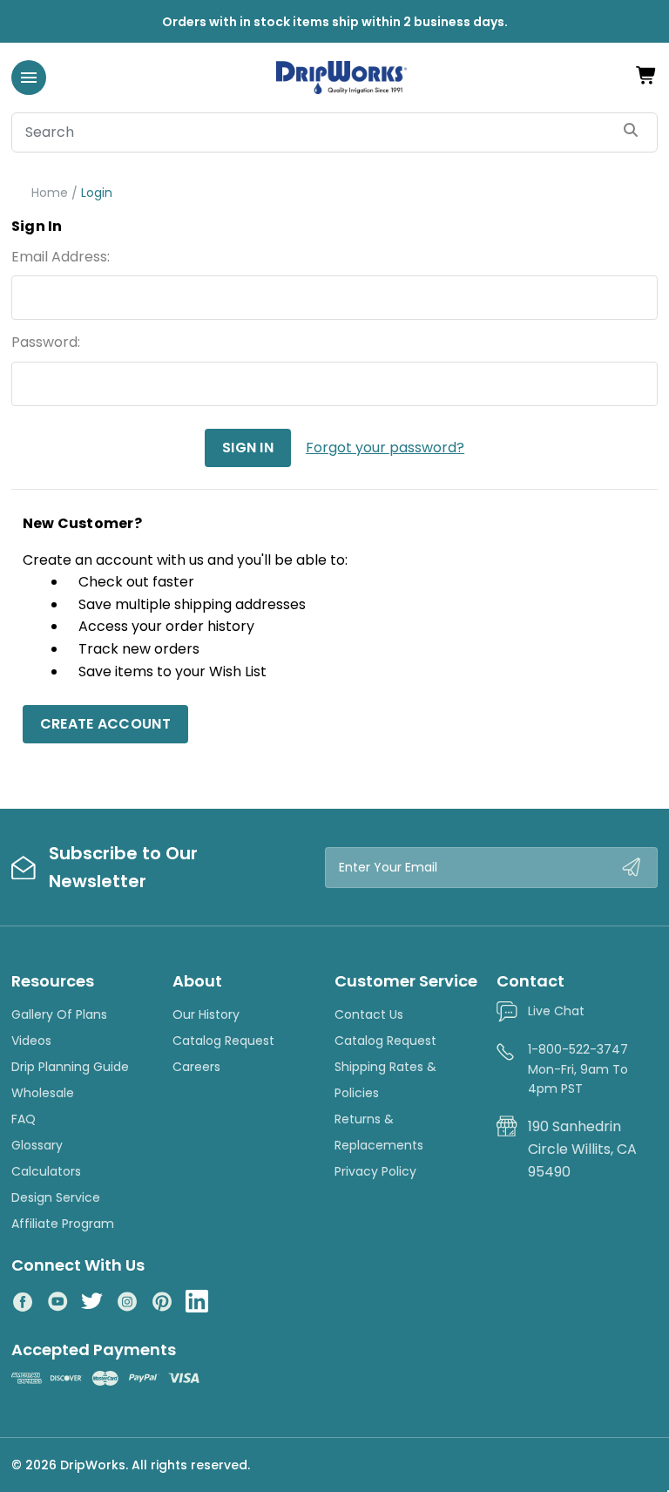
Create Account (105, 724)
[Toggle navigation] (28, 77)
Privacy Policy (375, 1171)
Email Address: (60, 257)
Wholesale (42, 1093)
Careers (196, 1066)
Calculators (46, 1171)
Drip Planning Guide (70, 1066)
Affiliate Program (62, 1223)
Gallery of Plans (59, 1014)
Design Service (55, 1197)
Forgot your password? (385, 447)
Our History (206, 1014)
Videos (31, 1040)
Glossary (37, 1145)
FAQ (23, 1119)
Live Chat (556, 1011)
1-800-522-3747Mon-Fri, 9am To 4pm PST (578, 1069)
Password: (45, 342)
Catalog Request (223, 1040)
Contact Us (368, 1014)
